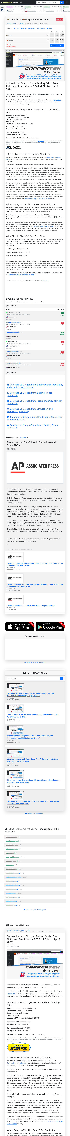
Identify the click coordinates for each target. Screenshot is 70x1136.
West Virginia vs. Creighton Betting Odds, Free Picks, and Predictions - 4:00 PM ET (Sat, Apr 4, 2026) (30, 736)
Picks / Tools (57, 45)
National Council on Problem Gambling (21, 275)
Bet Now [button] (60, 19)
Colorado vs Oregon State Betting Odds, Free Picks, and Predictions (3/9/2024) (35, 386)
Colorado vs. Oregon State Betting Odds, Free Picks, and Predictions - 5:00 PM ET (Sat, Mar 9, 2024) (35, 564)
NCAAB (21, 23)
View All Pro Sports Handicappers (35, 910)
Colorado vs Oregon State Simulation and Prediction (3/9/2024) (30, 410)
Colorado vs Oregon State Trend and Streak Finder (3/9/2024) (34, 402)
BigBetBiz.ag (41, 141)
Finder (24, 28)
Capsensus (42, 28)
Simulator (33, 28)
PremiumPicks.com (35, 1038)
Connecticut (11, 1063)
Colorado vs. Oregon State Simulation (42, 226)
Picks (10, 28)
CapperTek (9, 23)
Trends (17, 28)
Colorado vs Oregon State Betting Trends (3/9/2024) (29, 394)
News (50, 28)
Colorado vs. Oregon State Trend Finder (37, 199)
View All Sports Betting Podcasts (35, 662)
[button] (67, 2)
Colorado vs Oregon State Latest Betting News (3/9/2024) (32, 426)
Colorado (50, 157)
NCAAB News (23, 438)
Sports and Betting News (18, 930)
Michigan (23, 1063)
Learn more (45, 280)
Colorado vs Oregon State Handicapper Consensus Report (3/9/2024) (34, 418)
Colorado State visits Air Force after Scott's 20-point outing (31, 605)
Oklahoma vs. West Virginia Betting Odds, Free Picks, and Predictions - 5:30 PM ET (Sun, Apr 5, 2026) (30, 694)
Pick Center (15, 23)
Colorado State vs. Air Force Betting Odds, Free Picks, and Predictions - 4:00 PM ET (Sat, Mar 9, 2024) (35, 585)
